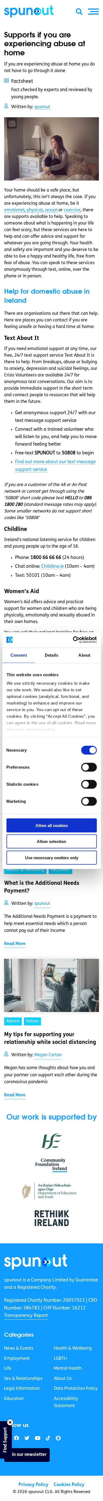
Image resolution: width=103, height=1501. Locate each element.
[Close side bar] (10, 1422)
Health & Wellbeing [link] (25, 870)
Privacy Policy (33, 1484)
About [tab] (84, 655)
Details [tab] (51, 655)
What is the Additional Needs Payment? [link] (41, 887)
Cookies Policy (69, 1484)
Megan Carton (48, 1055)
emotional (14, 210)
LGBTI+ (61, 1358)
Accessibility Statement (66, 1402)
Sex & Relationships (23, 1379)
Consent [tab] (18, 655)
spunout (42, 107)
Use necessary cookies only (51, 857)
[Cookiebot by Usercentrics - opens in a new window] (73, 639)
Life (7, 1368)
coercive (72, 210)
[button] (93, 12)
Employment (17, 1358)
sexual (51, 210)
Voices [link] (32, 1021)
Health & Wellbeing (73, 1348)
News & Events (18, 1348)
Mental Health (68, 1368)
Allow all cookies (51, 825)
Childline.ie (52, 566)
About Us (63, 1379)
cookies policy (40, 729)
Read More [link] (15, 944)
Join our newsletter (26, 1455)
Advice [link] (13, 1021)
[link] (35, 1262)
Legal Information (22, 1389)
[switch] (89, 767)
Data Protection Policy (76, 1389)
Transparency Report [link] (26, 1315)
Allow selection (51, 841)
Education (14, 1399)
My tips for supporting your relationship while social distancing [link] (50, 1038)
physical (35, 210)
